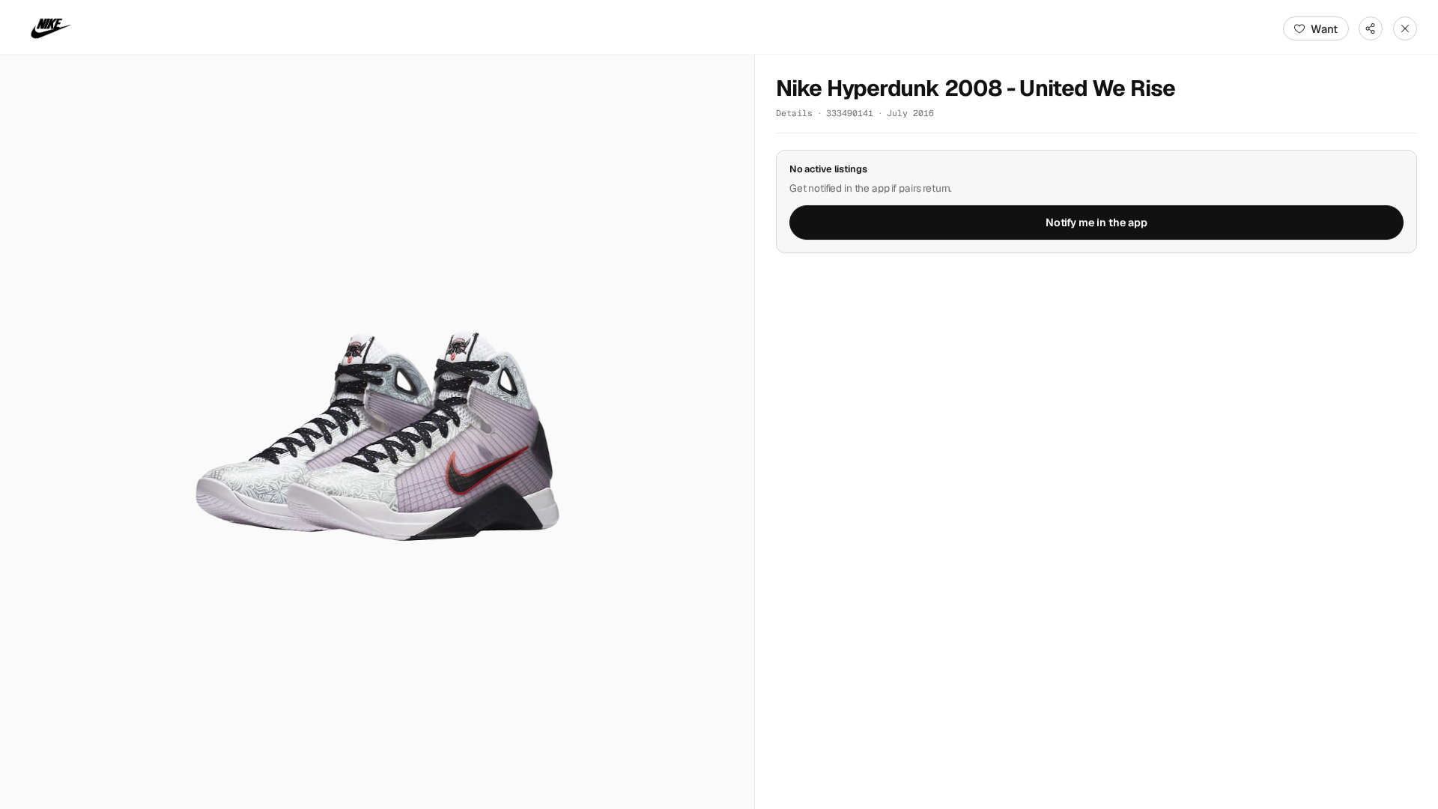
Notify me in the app (1096, 222)
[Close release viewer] (1405, 28)
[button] (377, 432)
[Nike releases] (51, 28)
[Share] (1371, 28)
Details (794, 112)
